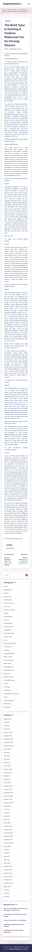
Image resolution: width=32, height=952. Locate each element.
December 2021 (8, 873)
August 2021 (7, 886)
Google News (7, 630)
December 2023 (8, 792)
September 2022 (9, 843)
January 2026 (8, 736)
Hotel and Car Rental (10, 643)
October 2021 (8, 880)
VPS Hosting (7, 703)
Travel (5, 697)
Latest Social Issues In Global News (15, 920)
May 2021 (6, 896)
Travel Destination (9, 700)
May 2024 (7, 776)
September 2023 (9, 803)
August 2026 (7, 719)
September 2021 (8, 883)
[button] (10, 548)
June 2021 (6, 893)
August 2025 (7, 749)
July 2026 (6, 722)
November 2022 (8, 836)
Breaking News (8, 590)
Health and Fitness (9, 633)
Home (5, 640)
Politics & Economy (9, 670)
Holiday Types (8, 636)
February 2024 (8, 786)
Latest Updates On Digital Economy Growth (15, 915)
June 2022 (7, 853)
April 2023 (7, 819)
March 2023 (7, 823)
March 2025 (7, 766)
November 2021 (8, 876)
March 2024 (7, 782)
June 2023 (7, 813)
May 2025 (7, 759)
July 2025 (6, 752)
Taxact (6, 683)
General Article (8, 623)
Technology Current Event (11, 693)
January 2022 (8, 870)
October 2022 (8, 839)
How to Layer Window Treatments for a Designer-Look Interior (16, 909)
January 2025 (8, 772)
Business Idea (7, 596)
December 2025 (8, 739)
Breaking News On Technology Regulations (13, 931)
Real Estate (7, 673)
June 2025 (7, 756)
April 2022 (7, 860)
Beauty (8, 21)
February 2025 (8, 769)
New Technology (9, 660)
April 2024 (7, 779)
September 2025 (9, 746)
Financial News (8, 616)
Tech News (7, 687)
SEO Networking (8, 677)
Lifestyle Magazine (9, 653)
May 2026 (7, 729)
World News (7, 707)
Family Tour (7, 606)
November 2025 (8, 742)
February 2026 (8, 732)
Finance (6, 613)
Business (6, 593)
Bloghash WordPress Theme (19, 949)
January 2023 (8, 829)
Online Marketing (8, 667)
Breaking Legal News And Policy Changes (14, 925)
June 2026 (7, 725)
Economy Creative (9, 603)
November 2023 (8, 796)
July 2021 (6, 890)
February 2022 (8, 866)
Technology (7, 690)
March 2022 (7, 863)
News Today (7, 663)
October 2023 (8, 799)
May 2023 (7, 816)
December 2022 (8, 833)
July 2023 (6, 809)
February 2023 (8, 826)
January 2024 (8, 789)
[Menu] (29, 3)
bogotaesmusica (12, 3)
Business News (8, 600)
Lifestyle (6, 650)
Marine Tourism (8, 657)
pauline (9, 545)
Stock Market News (9, 680)
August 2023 (7, 806)
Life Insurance (8, 646)
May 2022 (7, 856)
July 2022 (6, 849)
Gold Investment (8, 626)
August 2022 (7, 846)
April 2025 (7, 762)
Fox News (6, 620)
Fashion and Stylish (9, 610)
